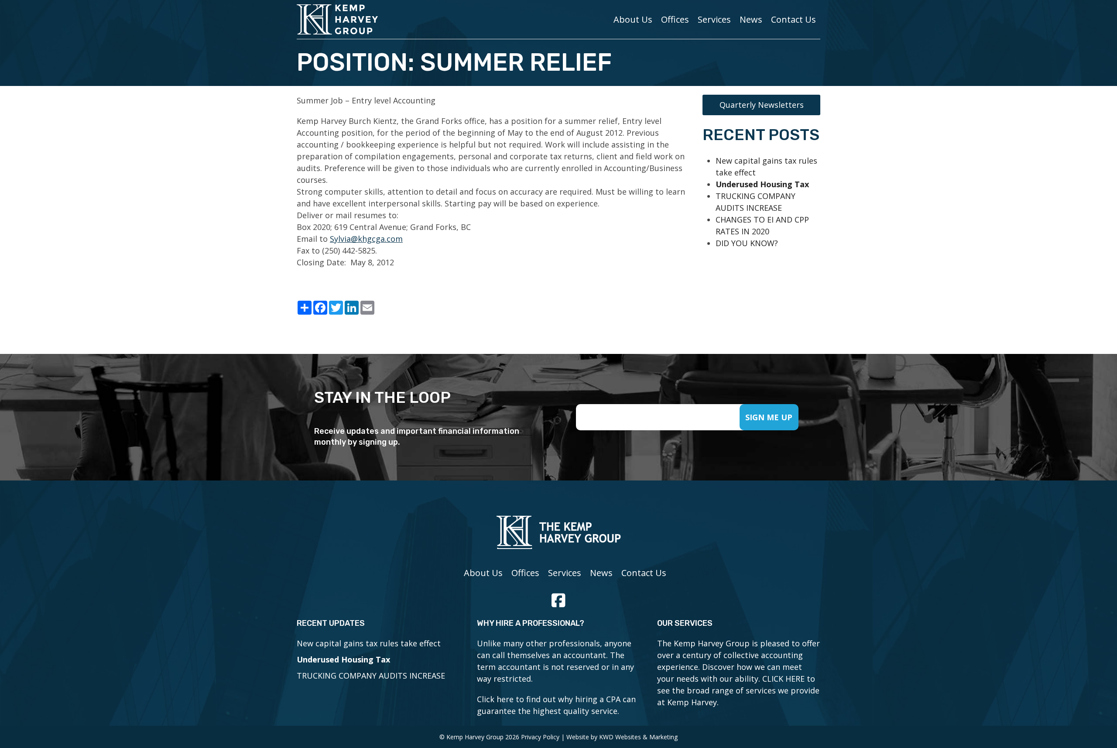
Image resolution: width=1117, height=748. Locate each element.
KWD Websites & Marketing (638, 737)
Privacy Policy (540, 737)
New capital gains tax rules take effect (369, 643)
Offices (675, 19)
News (751, 19)
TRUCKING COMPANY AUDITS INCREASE (371, 675)
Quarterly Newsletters (762, 105)
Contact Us (793, 19)
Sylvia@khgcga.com (366, 238)
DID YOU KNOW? (747, 243)
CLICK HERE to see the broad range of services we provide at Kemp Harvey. (738, 690)
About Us (632, 19)
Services (714, 19)
